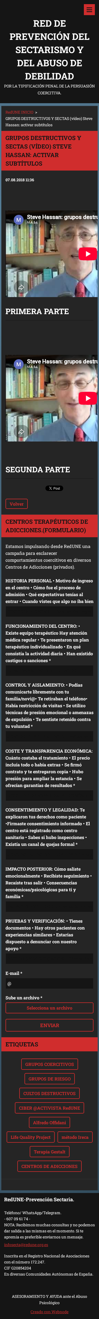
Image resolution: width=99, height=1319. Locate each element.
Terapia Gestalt (49, 1152)
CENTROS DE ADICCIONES (49, 1166)
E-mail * (14, 973)
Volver (17, 504)
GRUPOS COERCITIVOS (49, 1064)
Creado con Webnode (49, 1311)
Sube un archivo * (24, 997)
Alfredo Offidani (49, 1122)
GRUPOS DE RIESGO (50, 1079)
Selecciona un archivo (49, 1008)
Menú (89, 9)
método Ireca (75, 1137)
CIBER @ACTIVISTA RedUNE (49, 1108)
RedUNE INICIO (19, 112)
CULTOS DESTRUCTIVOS (49, 1093)
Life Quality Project (31, 1137)
